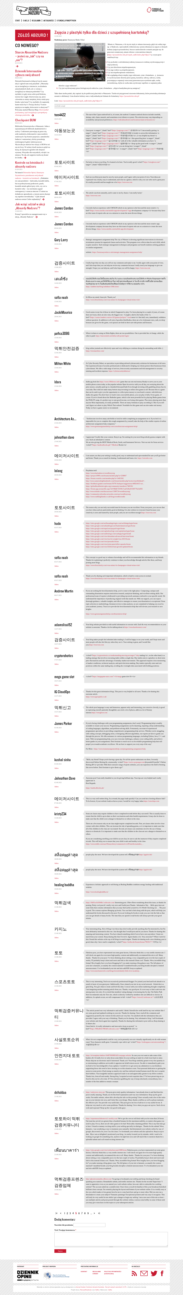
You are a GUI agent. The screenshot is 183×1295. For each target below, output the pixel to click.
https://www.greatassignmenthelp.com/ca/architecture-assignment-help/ (112, 426)
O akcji (26, 20)
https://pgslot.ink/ (145, 855)
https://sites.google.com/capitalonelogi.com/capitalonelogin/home (110, 531)
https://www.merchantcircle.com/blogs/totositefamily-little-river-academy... (113, 971)
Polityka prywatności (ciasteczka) (112, 1272)
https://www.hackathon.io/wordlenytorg (100, 473)
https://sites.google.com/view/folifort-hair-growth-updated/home (109, 547)
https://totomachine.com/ (95, 351)
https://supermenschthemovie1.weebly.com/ (102, 1118)
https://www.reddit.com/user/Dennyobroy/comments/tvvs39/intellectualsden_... (115, 844)
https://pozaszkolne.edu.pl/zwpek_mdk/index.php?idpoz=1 (129, 55)
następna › (95, 1212)
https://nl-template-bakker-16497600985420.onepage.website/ (109, 1055)
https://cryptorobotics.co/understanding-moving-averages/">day (115, 655)
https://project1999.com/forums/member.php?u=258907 (106, 476)
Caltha (97, 1290)
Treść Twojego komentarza (65, 1230)
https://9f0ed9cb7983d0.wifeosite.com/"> (105, 1029)
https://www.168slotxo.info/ (110, 382)
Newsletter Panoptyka (140, 1271)
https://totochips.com (151, 801)
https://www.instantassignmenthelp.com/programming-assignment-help (120, 749)
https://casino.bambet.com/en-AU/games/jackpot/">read (110, 317)
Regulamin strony (97, 1272)
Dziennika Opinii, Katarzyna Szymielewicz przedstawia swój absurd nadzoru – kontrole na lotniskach (29, 175)
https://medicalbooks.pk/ (95, 788)
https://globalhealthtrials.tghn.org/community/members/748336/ (109, 486)
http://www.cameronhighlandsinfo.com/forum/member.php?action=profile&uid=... (115, 481)
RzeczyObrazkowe (86, 1290)
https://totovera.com (124, 182)
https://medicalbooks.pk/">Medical (105, 445)
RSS (134, 1273)
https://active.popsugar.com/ (134, 762)
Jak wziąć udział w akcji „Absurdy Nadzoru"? (30, 206)
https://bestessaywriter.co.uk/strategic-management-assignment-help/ (117, 252)
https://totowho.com (145, 458)
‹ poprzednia (61, 1212)
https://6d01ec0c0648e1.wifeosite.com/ (100, 902)
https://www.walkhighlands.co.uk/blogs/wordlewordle (105, 497)
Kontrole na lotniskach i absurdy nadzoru (29, 164)
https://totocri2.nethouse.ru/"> (143, 997)
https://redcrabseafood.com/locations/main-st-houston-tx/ (134, 120)
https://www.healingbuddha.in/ (97, 892)
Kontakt (84, 1271)
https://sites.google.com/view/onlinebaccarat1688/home (106, 1150)
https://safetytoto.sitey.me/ (95, 1092)
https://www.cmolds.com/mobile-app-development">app (110, 211)
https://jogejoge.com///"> (121, 130)
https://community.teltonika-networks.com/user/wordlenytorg (108, 494)
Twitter (154, 1273)
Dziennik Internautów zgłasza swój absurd (28, 73)
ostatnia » (99, 1212)
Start (17, 20)
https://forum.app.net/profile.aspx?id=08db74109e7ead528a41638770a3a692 (114, 489)
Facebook (162, 1273)
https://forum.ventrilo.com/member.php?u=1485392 (105, 478)
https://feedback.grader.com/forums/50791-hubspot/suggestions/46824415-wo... (115, 484)
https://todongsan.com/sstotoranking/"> (151, 1042)
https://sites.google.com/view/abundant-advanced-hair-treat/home (110, 536)
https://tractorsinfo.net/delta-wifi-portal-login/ (112, 336)
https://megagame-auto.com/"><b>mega (107, 676)
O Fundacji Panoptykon (66, 20)
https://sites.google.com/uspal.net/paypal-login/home (105, 528)
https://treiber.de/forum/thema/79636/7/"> (138, 942)
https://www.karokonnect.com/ (135, 627)
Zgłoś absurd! (32, 35)
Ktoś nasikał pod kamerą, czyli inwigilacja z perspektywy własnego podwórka (31, 112)
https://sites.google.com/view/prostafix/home (102, 541)
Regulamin (36, 20)
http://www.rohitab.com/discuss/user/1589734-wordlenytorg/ (108, 491)
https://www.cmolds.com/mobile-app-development (115, 229)
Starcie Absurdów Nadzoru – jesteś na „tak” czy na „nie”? (31, 56)
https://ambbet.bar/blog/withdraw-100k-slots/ (102, 287)
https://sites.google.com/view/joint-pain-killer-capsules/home (108, 544)
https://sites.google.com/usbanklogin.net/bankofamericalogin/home (110, 526)
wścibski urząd (59, 106)
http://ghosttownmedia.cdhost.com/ (99, 1179)
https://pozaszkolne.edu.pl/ (129, 96)
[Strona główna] (33, 11)
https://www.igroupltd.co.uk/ (96, 697)
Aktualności (48, 20)
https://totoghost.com (99, 713)
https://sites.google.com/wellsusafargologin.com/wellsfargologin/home (112, 523)
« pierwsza (57, 1212)
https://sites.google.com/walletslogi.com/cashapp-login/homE (108, 534)
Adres (56, 123)
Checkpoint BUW (25, 120)
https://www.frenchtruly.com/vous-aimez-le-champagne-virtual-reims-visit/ (113, 300)
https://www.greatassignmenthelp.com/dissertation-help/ (106, 614)
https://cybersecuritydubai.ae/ (119, 371)
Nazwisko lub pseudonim (63, 1225)
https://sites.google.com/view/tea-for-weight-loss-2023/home (108, 539)
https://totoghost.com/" (152, 162)
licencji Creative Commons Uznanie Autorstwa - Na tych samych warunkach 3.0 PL (101, 1287)
